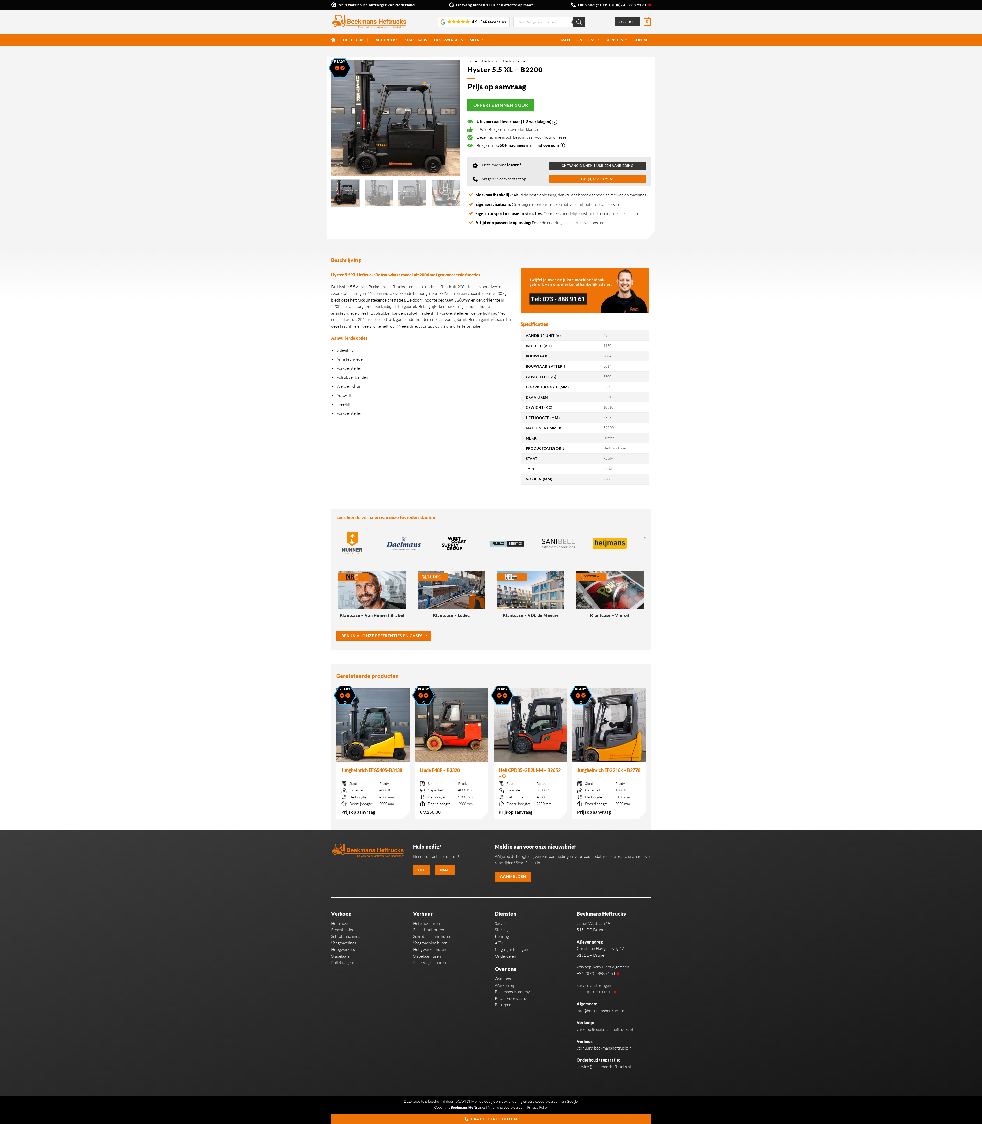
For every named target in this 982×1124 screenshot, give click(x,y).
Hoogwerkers (448, 40)
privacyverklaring (509, 1101)
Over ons (586, 40)
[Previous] (340, 118)
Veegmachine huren (430, 942)
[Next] (450, 118)
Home (472, 61)
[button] (474, 22)
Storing (501, 929)
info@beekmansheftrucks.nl (601, 1010)
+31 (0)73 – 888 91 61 (627, 5)
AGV (499, 942)
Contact (642, 40)
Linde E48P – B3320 (440, 770)
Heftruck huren (426, 923)
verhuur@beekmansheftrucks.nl (605, 1048)
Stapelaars (416, 40)
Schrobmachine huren (432, 936)
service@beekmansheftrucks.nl (604, 1066)
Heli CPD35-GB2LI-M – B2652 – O (530, 773)
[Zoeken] (579, 22)
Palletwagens (343, 962)
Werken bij (504, 985)
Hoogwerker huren (429, 949)
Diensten (614, 40)
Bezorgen (503, 1004)
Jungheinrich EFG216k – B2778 (608, 770)
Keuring (502, 936)
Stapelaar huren (427, 956)
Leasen (563, 40)
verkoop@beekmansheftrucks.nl (605, 1029)
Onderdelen (505, 956)
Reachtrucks (384, 40)
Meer (474, 40)
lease (561, 137)
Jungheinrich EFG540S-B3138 (371, 770)
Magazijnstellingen (511, 949)
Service (501, 923)
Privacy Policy (537, 1107)
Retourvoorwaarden (513, 998)
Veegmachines (343, 942)
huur (548, 137)
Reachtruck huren (428, 929)
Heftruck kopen (515, 61)
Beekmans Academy (512, 991)
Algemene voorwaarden (506, 1107)
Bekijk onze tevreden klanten (514, 129)
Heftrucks (354, 40)
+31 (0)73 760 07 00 (594, 991)
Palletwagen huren (429, 962)
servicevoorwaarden (544, 1101)
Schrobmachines (345, 936)
